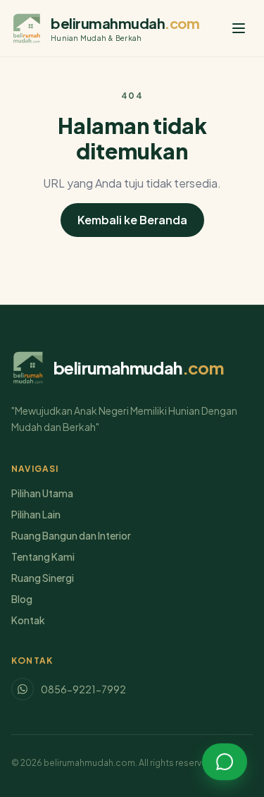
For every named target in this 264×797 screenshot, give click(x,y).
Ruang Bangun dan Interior (71, 535)
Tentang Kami (43, 556)
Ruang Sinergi (42, 577)
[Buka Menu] (239, 28)
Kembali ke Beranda (132, 219)
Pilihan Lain (36, 514)
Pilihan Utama (42, 493)
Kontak (28, 620)
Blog (21, 598)
